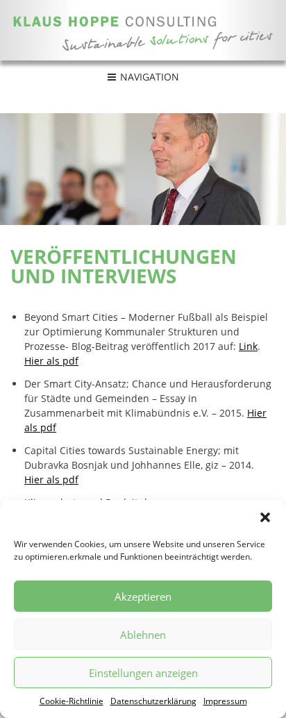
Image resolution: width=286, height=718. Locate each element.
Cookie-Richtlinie (71, 701)
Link (248, 346)
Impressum (225, 701)
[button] (265, 517)
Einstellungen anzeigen (143, 673)
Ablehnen (143, 635)
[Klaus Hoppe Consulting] (143, 30)
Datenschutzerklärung (153, 701)
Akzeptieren (143, 596)
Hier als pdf (51, 360)
